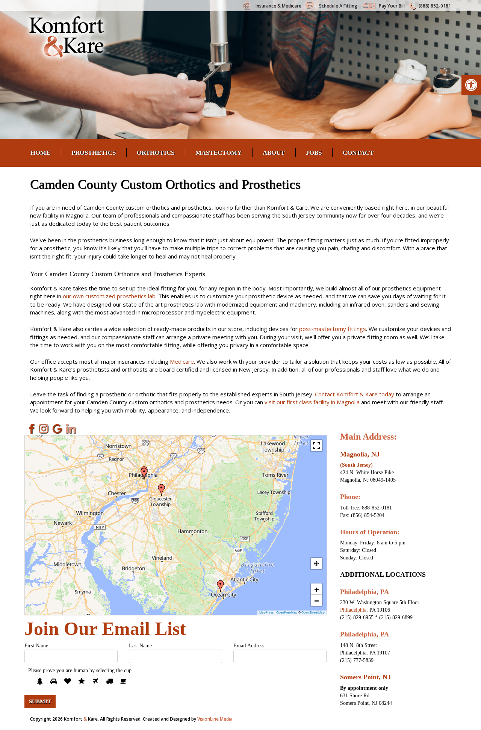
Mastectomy (218, 152)
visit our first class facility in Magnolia (312, 402)
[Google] (57, 428)
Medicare (182, 361)
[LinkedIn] (71, 428)
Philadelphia (353, 610)
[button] (471, 85)
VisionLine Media (215, 719)
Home (40, 152)
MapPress (266, 612)
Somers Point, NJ (365, 677)
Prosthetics (93, 152)
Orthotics (155, 152)
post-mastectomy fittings (332, 329)
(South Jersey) (356, 465)
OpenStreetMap (313, 612)
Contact (358, 152)
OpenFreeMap (286, 612)
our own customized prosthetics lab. (110, 296)
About (274, 152)
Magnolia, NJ (360, 454)
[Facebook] (30, 428)
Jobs (314, 152)
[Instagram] (44, 428)
